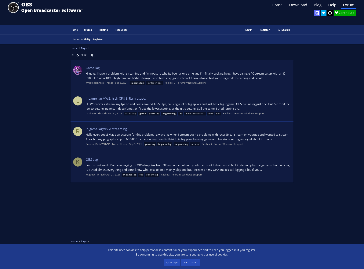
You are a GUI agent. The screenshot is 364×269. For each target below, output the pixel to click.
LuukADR (91, 113)
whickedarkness (95, 82)
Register (98, 39)
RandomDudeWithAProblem (102, 144)
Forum (349, 4)
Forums (87, 29)
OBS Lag (92, 159)
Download (298, 4)
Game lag (93, 68)
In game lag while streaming (106, 129)
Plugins (103, 29)
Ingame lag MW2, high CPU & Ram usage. (116, 98)
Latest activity (81, 39)
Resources (121, 29)
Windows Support (195, 82)
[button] (94, 30)
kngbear (90, 174)
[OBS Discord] (317, 13)
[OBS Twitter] (323, 13)
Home (277, 4)
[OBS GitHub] (330, 13)
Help (332, 4)
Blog (318, 4)
